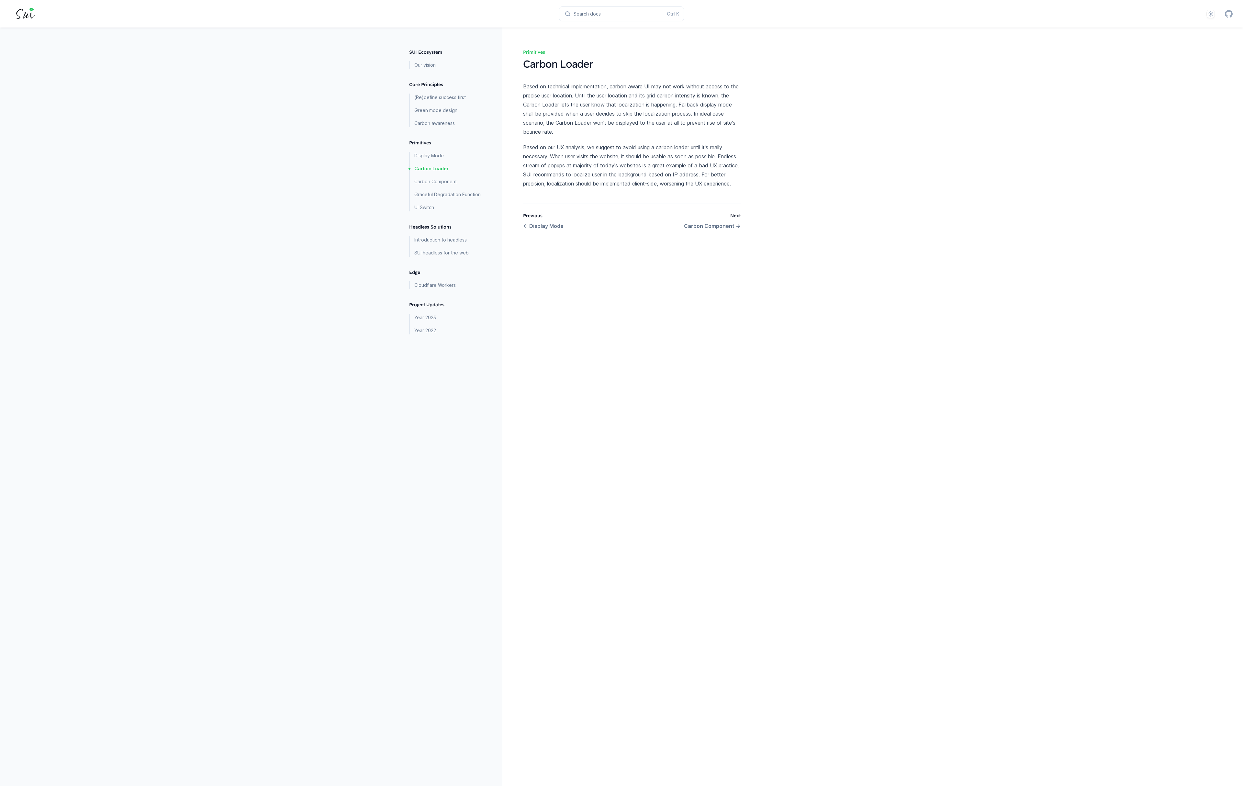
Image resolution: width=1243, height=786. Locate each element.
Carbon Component (435, 181)
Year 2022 (425, 330)
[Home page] (24, 13)
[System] (1211, 14)
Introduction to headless (440, 239)
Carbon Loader (431, 168)
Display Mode (429, 155)
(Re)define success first (440, 97)
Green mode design (435, 110)
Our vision (425, 65)
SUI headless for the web (441, 252)
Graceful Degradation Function (447, 194)
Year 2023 (425, 317)
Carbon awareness (434, 123)
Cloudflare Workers (435, 285)
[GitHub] (1229, 14)
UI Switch (424, 207)
